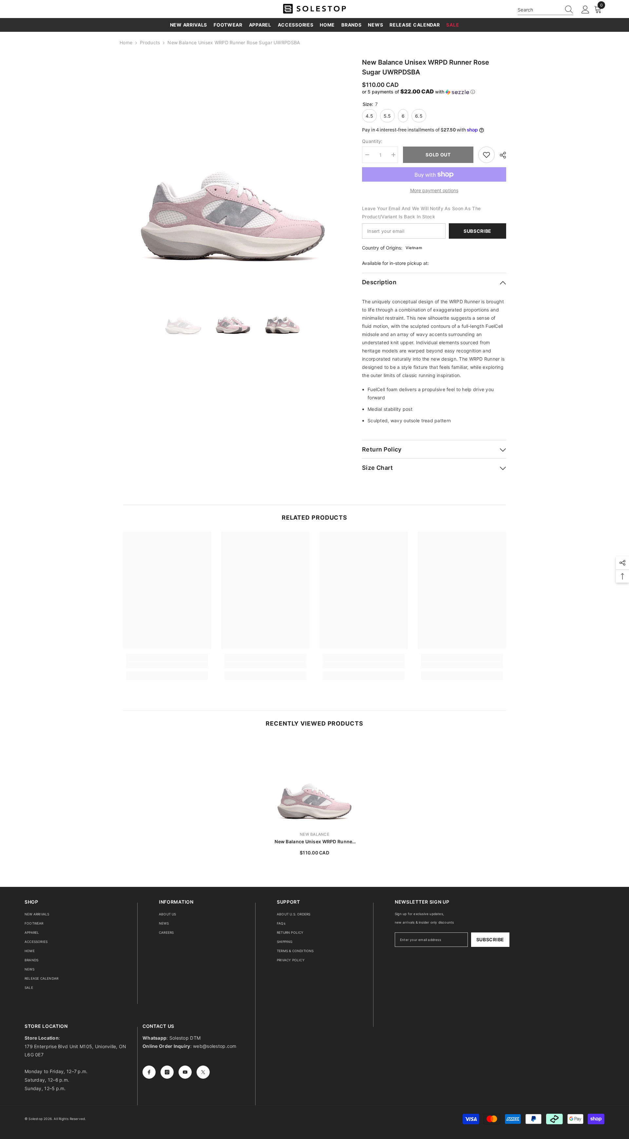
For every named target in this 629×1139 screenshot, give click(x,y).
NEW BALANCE (314, 834)
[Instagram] (167, 1072)
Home (126, 42)
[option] (233, 167)
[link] (167, 665)
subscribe (490, 939)
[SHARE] (500, 155)
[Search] (545, 10)
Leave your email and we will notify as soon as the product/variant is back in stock (421, 212)
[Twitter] (203, 1072)
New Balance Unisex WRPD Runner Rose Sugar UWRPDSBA (314, 842)
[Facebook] (149, 1072)
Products (150, 42)
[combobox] (539, 10)
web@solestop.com (214, 1046)
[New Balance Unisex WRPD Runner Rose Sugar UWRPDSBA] (314, 781)
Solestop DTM (184, 1038)
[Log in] (585, 10)
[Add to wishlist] (486, 155)
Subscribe (477, 231)
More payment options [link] (434, 190)
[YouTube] (185, 1072)
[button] (434, 92)
